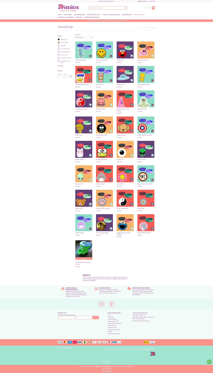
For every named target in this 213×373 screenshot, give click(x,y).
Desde (59, 74)
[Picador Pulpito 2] (104, 98)
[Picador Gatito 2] (83, 149)
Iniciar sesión (152, 1)
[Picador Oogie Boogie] (104, 222)
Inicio (60, 14)
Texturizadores (79, 14)
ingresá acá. (135, 349)
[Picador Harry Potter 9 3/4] (145, 173)
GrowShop (77, 62)
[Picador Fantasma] (145, 49)
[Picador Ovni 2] (145, 149)
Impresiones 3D (139, 14)
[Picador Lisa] (83, 124)
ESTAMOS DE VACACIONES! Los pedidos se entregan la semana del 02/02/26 (106, 20)
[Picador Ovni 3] (125, 74)
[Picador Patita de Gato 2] (104, 198)
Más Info (79, 17)
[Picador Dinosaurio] (83, 49)
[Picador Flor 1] (145, 198)
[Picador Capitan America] (145, 124)
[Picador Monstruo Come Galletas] (125, 222)
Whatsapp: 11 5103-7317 (139, 315)
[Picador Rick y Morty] (104, 124)
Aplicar (70, 76)
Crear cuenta (143, 1)
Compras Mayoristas (91, 17)
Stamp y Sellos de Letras (111, 14)
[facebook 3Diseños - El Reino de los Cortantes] (112, 304)
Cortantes (68, 14)
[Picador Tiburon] (104, 173)
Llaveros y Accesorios (66, 17)
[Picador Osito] (83, 198)
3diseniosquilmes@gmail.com (106, 1)
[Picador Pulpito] (83, 222)
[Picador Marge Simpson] (83, 74)
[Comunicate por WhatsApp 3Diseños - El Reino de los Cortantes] (209, 362)
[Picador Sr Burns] (145, 98)
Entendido (106, 370)
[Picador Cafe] (104, 74)
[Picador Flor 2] (125, 173)
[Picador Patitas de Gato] (145, 222)
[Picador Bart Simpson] (145, 74)
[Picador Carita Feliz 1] (104, 49)
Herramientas (127, 14)
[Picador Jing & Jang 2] (83, 98)
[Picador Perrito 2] (125, 124)
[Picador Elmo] (125, 49)
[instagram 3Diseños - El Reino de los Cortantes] (101, 304)
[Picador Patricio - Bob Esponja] (125, 98)
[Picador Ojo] (125, 149)
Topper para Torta (93, 14)
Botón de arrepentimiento (147, 349)
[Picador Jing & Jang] (125, 198)
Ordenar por (77, 34)
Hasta (65, 74)
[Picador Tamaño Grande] (83, 248)
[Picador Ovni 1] (83, 173)
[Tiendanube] (65, 348)
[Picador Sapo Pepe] (104, 149)
